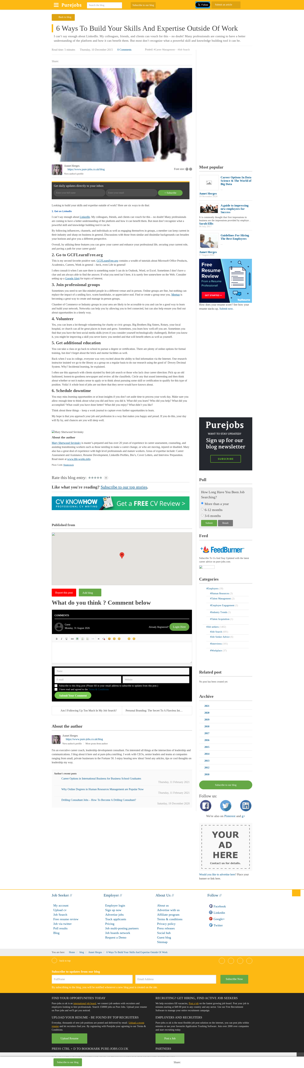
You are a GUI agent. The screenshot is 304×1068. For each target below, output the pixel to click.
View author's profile (74, 173)
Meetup (175, 294)
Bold (57, 639)
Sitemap (162, 942)
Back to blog (65, 17)
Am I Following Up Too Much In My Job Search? (89, 710)
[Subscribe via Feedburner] (222, 549)
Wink (134, 639)
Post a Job (170, 1038)
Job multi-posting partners (122, 928)
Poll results (60, 928)
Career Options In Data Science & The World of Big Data (236, 181)
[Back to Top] (296, 892)
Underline (66, 639)
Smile (114, 639)
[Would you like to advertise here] (225, 846)
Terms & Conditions (98, 689)
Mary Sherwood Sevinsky (66, 442)
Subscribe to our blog (143, 5)
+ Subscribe (170, 193)
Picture (77, 639)
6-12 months (214, 510)
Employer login (115, 905)
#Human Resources (220, 593)
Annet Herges (72, 165)
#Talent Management (221, 598)
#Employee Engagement (222, 605)
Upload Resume (69, 1038)
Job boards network (117, 933)
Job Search (60, 914)
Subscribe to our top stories (124, 487)
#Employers (212, 588)
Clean (104, 639)
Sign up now (113, 910)
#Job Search (184, 49)
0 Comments (124, 49)
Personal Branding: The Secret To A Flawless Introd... (156, 710)
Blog (56, 933)
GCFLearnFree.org (107, 260)
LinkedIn (85, 216)
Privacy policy (166, 923)
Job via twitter (62, 923)
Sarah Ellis (206, 223)
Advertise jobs (114, 914)
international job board (84, 1003)
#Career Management (164, 49)
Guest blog (164, 937)
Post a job (194, 1003)
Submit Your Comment (73, 695)
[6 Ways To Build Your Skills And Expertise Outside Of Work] (122, 115)
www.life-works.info (78, 459)
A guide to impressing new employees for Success (235, 209)
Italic (61, 639)
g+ (243, 816)
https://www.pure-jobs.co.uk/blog (86, 169)
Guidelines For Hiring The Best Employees (235, 237)
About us (163, 905)
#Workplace (216, 650)
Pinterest (229, 816)
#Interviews (216, 643)
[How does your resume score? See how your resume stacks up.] (225, 280)
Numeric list (88, 639)
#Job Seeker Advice (220, 637)
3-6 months (213, 516)
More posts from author (97, 743)
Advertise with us (168, 910)
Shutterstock (68, 465)
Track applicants (115, 919)
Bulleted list (83, 639)
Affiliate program (168, 914)
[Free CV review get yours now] (120, 503)
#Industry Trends (219, 612)
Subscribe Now (234, 979)
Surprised (119, 639)
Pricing (109, 923)
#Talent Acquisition (220, 619)
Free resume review (65, 919)
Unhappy (129, 639)
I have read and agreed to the (84, 689)
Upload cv (59, 910)
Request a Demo (115, 937)
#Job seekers (212, 627)
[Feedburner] (207, 567)
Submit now (226, 308)
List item (93, 639)
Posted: (149, 49)
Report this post (64, 592)
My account (60, 905)
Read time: (58, 49)
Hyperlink (72, 639)
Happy (109, 639)
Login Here (179, 626)
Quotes (99, 639)
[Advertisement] (133, 1062)
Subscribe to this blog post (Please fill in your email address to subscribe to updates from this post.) (108, 685)
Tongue (124, 639)
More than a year (217, 504)
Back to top (65, 960)
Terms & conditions (169, 919)
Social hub (164, 933)
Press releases (166, 928)
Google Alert (72, 278)
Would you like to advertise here (217, 874)
